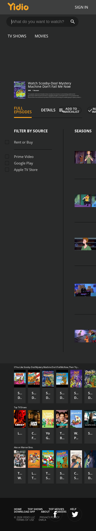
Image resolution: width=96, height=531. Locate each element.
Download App (24, 511)
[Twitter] (75, 514)
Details (48, 110)
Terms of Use (25, 519)
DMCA (42, 519)
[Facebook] (55, 514)
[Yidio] (18, 7)
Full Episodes (23, 110)
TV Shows (17, 36)
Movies (41, 36)
